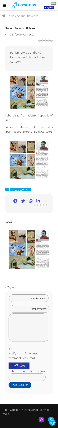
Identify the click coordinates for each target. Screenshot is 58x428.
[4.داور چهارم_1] (29, 249)
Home (10, 15)
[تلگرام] (13, 201)
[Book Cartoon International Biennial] (24, 5)
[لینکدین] (36, 201)
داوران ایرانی (18, 189)
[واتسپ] (29, 201)
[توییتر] (21, 201)
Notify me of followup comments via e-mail (23, 356)
